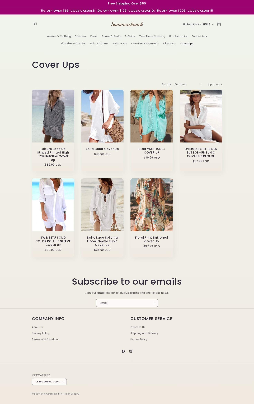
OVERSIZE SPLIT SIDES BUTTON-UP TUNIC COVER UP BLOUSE (201, 152)
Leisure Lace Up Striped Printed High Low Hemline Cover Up (53, 154)
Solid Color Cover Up (102, 149)
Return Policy (138, 339)
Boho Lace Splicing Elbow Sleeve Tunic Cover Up (102, 241)
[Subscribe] (154, 303)
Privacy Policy (41, 333)
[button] (36, 24)
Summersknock (49, 394)
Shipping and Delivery (144, 333)
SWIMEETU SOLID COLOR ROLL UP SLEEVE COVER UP (53, 241)
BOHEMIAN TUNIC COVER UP (152, 150)
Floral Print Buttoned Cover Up (151, 239)
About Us (38, 327)
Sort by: (166, 84)
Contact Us (137, 327)
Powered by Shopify (68, 394)
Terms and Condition (45, 339)
